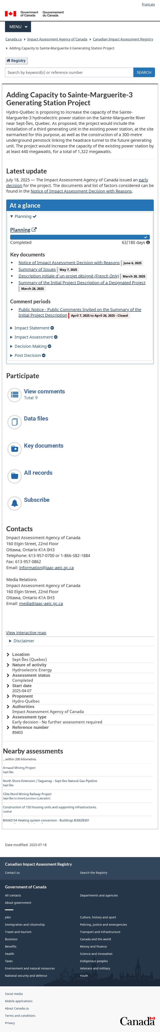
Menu (16, 26)
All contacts (13, 895)
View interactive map (26, 632)
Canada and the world (95, 939)
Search (144, 72)
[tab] (80, 216)
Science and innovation (96, 954)
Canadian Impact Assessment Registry (123, 39)
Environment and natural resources (30, 968)
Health (9, 954)
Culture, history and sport (98, 917)
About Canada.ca (17, 1008)
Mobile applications (18, 1001)
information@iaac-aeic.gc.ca (46, 567)
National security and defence (26, 976)
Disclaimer (24, 641)
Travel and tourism (18, 932)
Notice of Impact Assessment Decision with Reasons (81, 191)
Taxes (9, 961)
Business (11, 939)
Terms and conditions (20, 1016)
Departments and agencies (99, 895)
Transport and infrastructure (100, 932)
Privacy (10, 1023)
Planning (20, 230)
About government (18, 903)
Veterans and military (95, 968)
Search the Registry (93, 873)
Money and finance (93, 946)
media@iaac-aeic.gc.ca (41, 603)
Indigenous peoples (94, 961)
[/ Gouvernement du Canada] (34, 13)
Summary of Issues (37, 269)
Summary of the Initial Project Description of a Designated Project (82, 282)
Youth (84, 976)
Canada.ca (13, 39)
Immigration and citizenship (25, 925)
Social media (14, 994)
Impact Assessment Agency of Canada (57, 39)
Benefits (10, 946)
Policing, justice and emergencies (103, 925)
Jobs (8, 917)
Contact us (12, 873)
